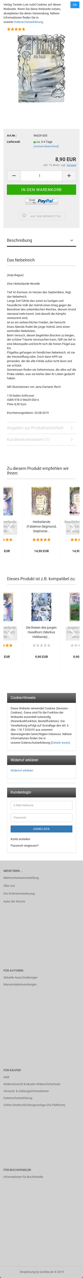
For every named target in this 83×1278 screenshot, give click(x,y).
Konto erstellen (20, 839)
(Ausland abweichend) (46, 146)
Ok (75, 4)
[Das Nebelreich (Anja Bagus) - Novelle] (41, 68)
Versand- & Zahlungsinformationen (26, 1091)
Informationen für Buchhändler (23, 1177)
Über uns (9, 885)
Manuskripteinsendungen (20, 984)
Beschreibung (19, 240)
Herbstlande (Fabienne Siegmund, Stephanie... (41, 526)
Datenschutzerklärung (28, 22)
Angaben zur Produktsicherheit (35, 427)
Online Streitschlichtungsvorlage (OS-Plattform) (34, 1105)
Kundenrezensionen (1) (28, 439)
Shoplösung (27, 1272)
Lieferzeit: (14, 141)
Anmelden (41, 829)
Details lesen (60, 742)
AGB (6, 1077)
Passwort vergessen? (25, 845)
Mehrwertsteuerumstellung (21, 878)
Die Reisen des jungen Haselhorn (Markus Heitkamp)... (41, 632)
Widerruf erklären (22, 770)
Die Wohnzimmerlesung (19, 893)
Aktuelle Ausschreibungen (20, 977)
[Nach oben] (70, 1271)
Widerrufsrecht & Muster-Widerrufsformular (31, 1084)
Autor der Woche (14, 901)
